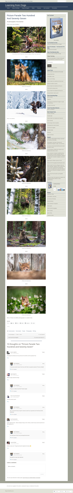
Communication (11, 331)
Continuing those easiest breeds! (53, 125)
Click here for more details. (52, 49)
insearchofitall (13, 442)
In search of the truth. (51, 105)
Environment (18, 331)
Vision (33, 8)
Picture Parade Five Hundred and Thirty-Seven (55, 81)
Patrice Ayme (49, 160)
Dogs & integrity (25, 8)
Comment (42, 474)
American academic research (52, 83)
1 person (15, 369)
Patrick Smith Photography (52, 162)
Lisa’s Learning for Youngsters (52, 153)
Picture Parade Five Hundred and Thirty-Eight (55, 71)
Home (8, 8)
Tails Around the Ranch (15, 395)
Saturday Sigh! (49, 115)
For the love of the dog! (51, 145)
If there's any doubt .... (51, 113)
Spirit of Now (49, 173)
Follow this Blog (50, 56)
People (23, 331)
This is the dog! (50, 120)
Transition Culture (50, 177)
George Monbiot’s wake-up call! (52, 92)
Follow (49, 65)
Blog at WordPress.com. (9, 490)
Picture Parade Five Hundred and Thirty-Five (55, 90)
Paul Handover (12, 334)
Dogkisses (49, 99)
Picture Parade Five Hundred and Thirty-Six (54, 85)
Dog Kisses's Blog (50, 138)
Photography (29, 331)
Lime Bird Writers (50, 149)
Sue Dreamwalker (14, 419)
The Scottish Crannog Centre (52, 88)
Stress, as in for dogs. (51, 78)
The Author (54, 8)
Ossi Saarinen (42, 334)
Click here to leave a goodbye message (54, 53)
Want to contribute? (50, 109)
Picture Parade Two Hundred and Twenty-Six (55, 118)
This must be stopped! (51, 127)
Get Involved (46, 8)
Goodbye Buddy (50, 130)
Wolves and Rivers (50, 134)
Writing (34, 331)
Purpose (39, 8)
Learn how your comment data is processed (31, 477)
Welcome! (49, 132)
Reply (43, 352)
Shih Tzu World (49, 97)
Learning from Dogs (15, 5)
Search (65, 1)
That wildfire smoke (50, 76)
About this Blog (15, 8)
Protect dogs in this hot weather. (53, 122)
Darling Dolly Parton (50, 74)
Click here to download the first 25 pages (54, 44)
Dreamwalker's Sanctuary (51, 142)
